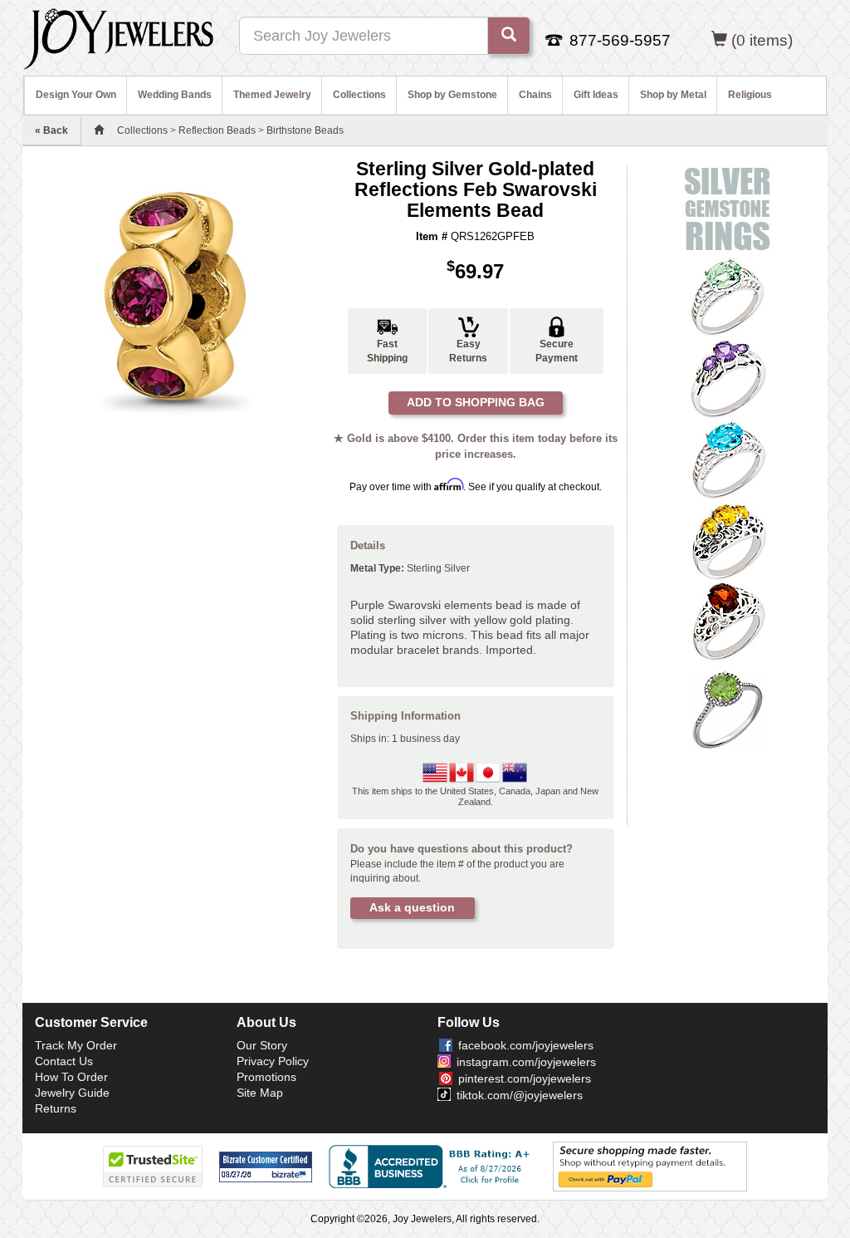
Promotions (266, 1076)
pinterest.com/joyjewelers (524, 1078)
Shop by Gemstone (452, 95)
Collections (359, 95)
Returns (55, 1108)
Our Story (262, 1045)
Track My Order (76, 1045)
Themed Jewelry (272, 95)
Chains (535, 95)
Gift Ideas (596, 95)
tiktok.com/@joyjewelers (520, 1095)
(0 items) (762, 40)
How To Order (71, 1076)
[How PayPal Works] (650, 1166)
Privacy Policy (273, 1061)
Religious (750, 95)
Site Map (260, 1092)
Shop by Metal (673, 95)
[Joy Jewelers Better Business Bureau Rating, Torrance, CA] (432, 1166)
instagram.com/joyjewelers (526, 1062)
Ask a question (412, 907)
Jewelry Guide (72, 1092)
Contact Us (64, 1061)
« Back (51, 130)
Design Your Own (76, 95)
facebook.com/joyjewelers (526, 1045)
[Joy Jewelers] (118, 36)
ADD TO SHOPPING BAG (476, 402)
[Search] (508, 36)
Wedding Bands (175, 95)
